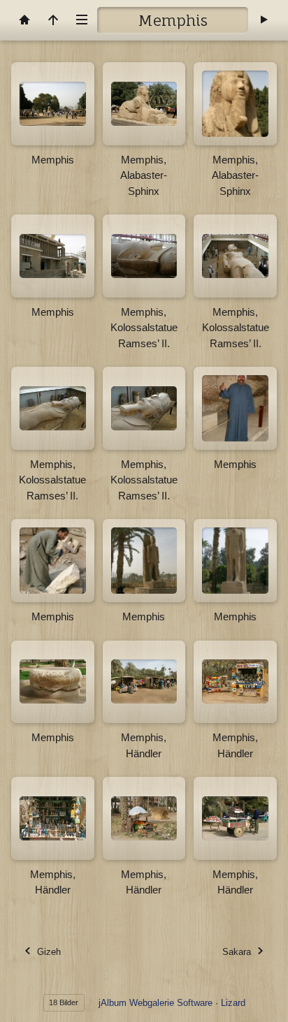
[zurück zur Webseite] (24, 20)
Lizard (233, 1003)
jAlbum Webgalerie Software (156, 1003)
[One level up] (53, 20)
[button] (21, 1001)
